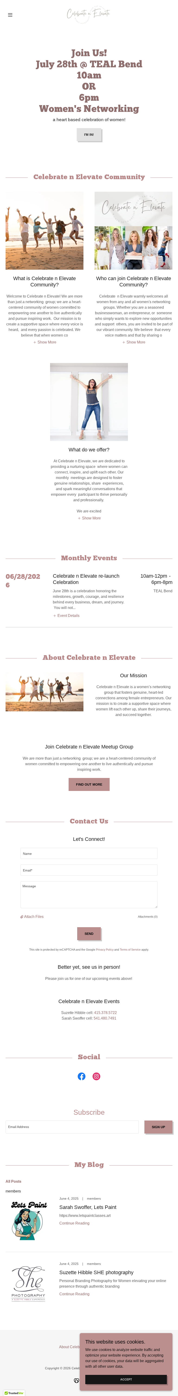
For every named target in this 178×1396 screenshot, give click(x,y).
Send (89, 934)
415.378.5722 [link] (105, 1013)
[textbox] (89, 853)
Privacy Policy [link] (105, 949)
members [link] (13, 1191)
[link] (89, 15)
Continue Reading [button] (74, 1223)
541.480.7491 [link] (105, 1018)
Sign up (158, 1127)
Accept (126, 1379)
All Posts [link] (13, 1181)
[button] (18, 14)
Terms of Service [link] (130, 949)
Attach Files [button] (34, 917)
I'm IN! (89, 134)
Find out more (89, 784)
